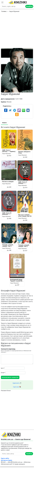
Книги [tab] (4, 123)
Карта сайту (5, 458)
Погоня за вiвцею (8, 181)
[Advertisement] (17, 31)
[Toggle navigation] (2, 2)
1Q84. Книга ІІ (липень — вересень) (22, 182)
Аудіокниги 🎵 (17, 383)
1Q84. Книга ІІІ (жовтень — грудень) (6, 213)
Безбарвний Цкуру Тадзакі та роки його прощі (17, 280)
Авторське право (6, 460)
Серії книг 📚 (17, 387)
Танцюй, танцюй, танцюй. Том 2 (23, 245)
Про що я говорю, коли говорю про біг (25, 215)
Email (3, 373)
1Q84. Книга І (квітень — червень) (8, 150)
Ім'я (2, 368)
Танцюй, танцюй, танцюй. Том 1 (7, 245)
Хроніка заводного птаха (24, 152)
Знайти (29, 6)
